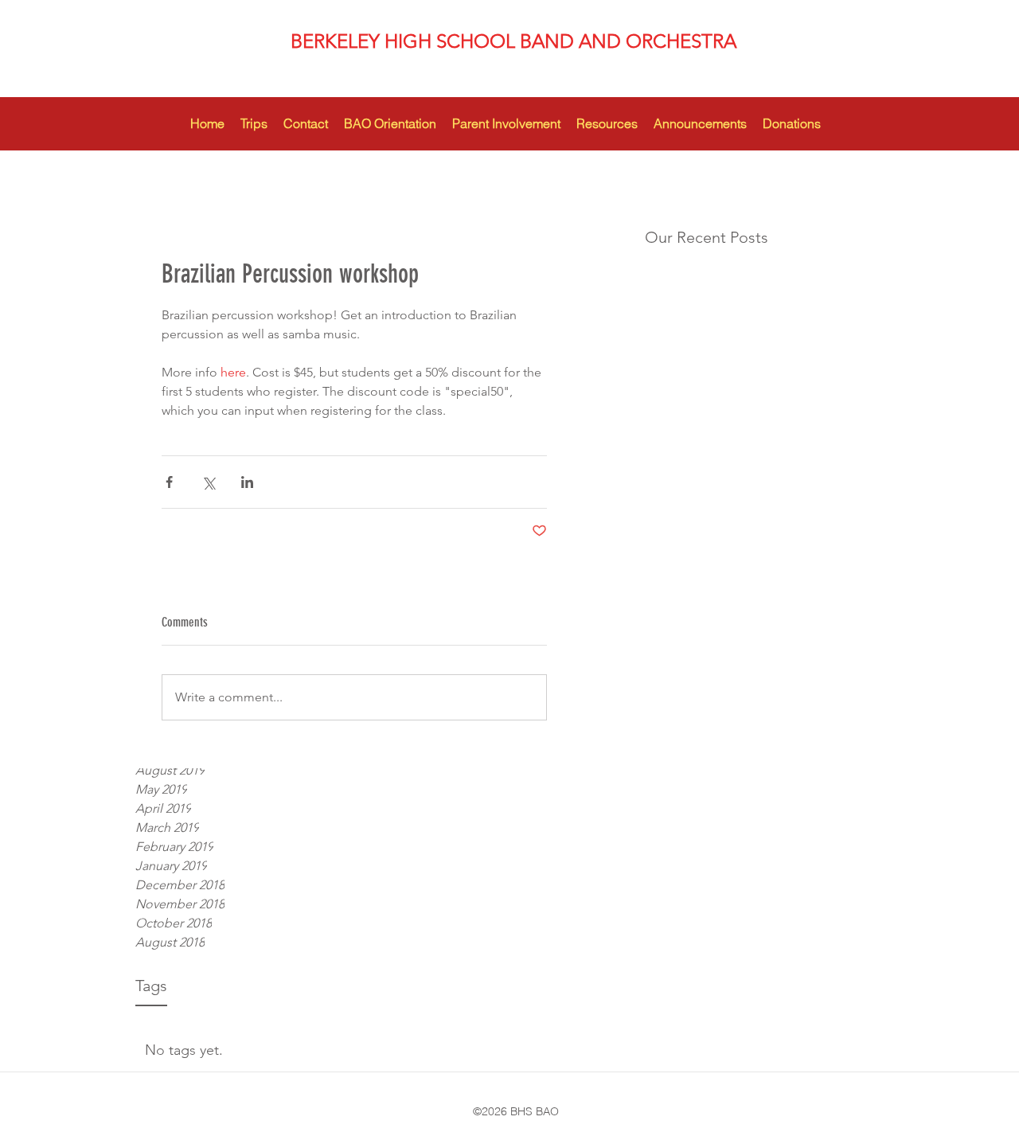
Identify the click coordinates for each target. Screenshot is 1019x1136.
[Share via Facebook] (169, 482)
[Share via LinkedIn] (247, 482)
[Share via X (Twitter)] (208, 482)
